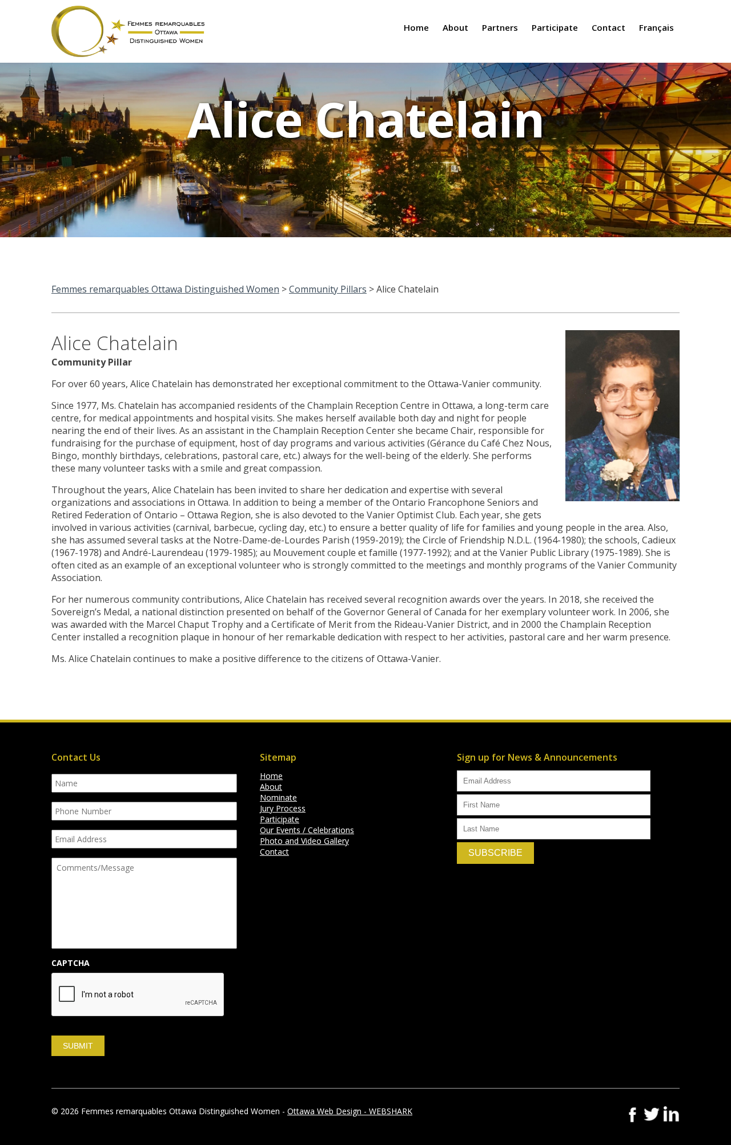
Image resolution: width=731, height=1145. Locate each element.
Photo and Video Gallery (304, 840)
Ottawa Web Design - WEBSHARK (349, 1111)
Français (656, 27)
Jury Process (283, 808)
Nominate (278, 797)
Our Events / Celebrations (307, 830)
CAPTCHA (70, 963)
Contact (608, 27)
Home (416, 27)
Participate (555, 27)
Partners (500, 27)
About (455, 27)
